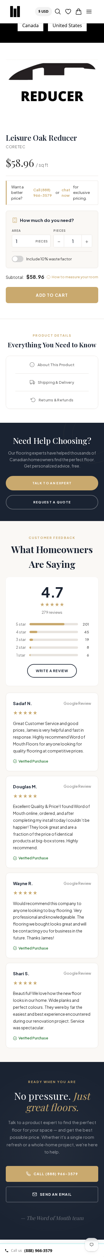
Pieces (59, 230)
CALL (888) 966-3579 (56, 1174)
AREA (16, 230)
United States (67, 25)
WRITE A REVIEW (52, 671)
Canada (30, 25)
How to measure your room (75, 277)
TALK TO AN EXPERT (52, 483)
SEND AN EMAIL (56, 1194)
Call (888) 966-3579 (42, 193)
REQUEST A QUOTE (52, 502)
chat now (66, 193)
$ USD (45, 11)
